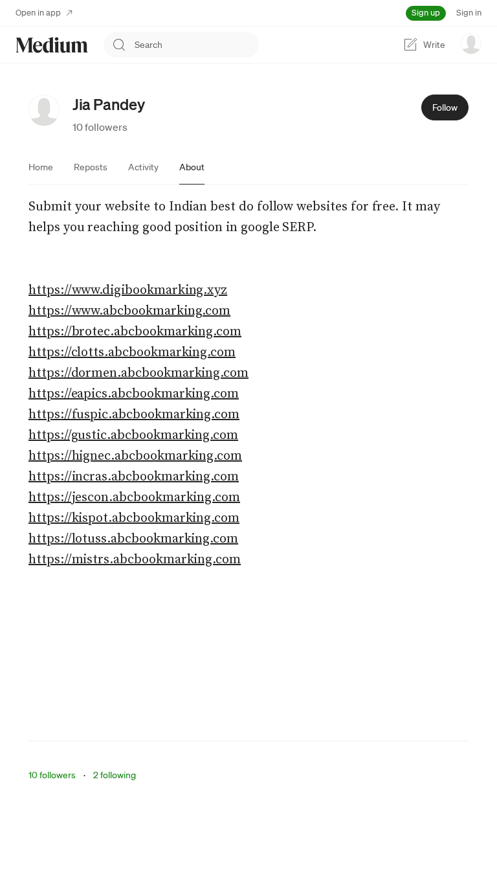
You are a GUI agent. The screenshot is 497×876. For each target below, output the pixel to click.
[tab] (40, 167)
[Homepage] (52, 45)
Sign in (468, 12)
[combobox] (197, 45)
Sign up (426, 12)
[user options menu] (471, 43)
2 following (114, 775)
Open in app (38, 12)
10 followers (99, 126)
